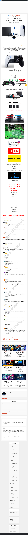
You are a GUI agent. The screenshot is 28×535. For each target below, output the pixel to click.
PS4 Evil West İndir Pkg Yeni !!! (13, 517)
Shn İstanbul (17, 22)
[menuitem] (0, 0)
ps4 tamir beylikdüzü (20, 337)
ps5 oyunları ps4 (10, 339)
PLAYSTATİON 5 (10, 15)
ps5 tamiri (13, 339)
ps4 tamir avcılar (15, 337)
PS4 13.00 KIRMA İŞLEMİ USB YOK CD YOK (7, 353)
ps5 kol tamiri (22, 338)
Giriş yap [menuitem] (2, 0)
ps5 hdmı (18, 338)
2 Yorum (13, 22)
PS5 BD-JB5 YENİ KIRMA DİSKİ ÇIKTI (7, 382)
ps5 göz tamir (14, 338)
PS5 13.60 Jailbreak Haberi (20, 382)
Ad (2, 410)
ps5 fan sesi (10, 338)
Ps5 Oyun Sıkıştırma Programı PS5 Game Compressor (20, 353)
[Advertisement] (14, 8)
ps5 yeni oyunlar (18, 339)
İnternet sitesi (20, 410)
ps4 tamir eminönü (6, 338)
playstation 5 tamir (6, 337)
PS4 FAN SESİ (11, 337)
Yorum (3, 403)
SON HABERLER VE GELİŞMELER (16, 15)
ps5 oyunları (5, 339)
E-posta (11, 410)
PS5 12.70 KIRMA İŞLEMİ (7, 367)
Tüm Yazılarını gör (4, 398)
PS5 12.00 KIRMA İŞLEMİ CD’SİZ (20, 368)
